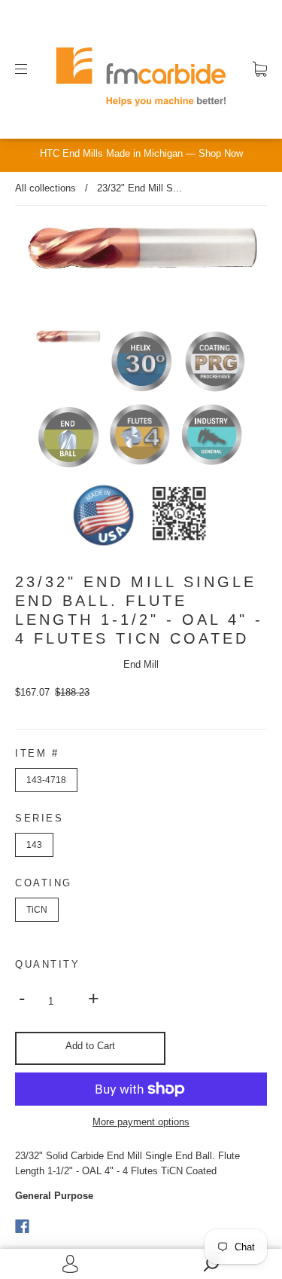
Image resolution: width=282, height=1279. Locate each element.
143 (34, 844)
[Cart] (260, 69)
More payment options (141, 1122)
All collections (45, 188)
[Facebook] (22, 1226)
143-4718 (46, 780)
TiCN (36, 909)
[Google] (52, 1226)
